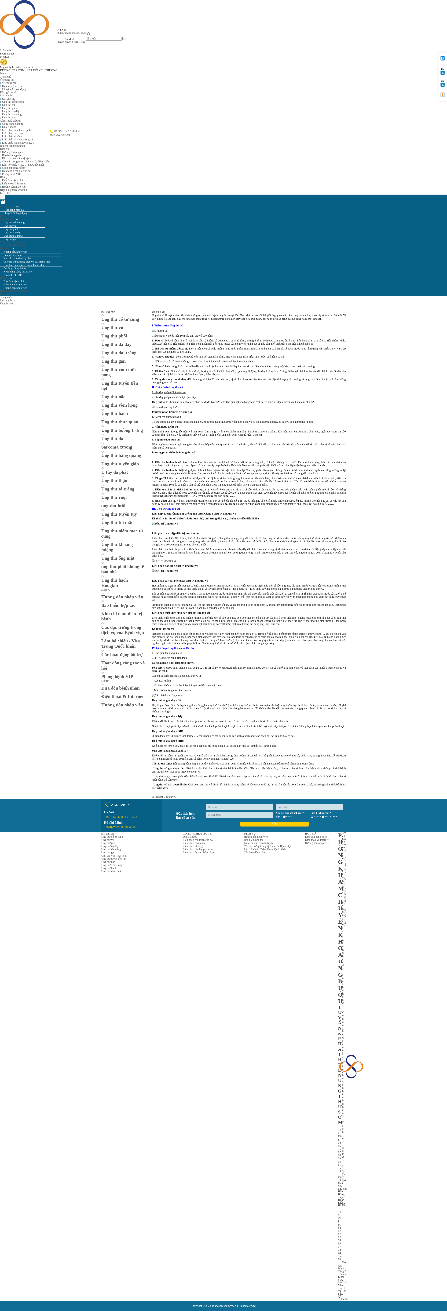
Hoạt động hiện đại (12, 86)
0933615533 (79, 32)
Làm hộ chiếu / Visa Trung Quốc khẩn (23, 164)
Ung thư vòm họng (111, 865)
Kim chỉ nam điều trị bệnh (16, 158)
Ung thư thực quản (111, 871)
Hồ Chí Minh (72, 131)
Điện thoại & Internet (13, 183)
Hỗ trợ (4, 177)
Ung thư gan (8, 117)
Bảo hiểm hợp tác (11, 155)
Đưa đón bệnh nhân (12, 180)
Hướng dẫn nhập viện (13, 152)
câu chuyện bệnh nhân (12, 145)
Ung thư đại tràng (11, 114)
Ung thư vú (8, 104)
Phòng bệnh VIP (11, 174)
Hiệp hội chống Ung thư (13, 189)
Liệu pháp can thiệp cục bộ (16, 130)
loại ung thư (7, 95)
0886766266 (64, 32)
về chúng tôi (8, 82)
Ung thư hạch (108, 868)
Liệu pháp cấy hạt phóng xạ (17, 139)
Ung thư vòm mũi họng (114, 855)
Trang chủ (5, 76)
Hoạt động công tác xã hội (16, 170)
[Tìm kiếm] (124, 38)
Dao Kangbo (8, 126)
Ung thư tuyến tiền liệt (113, 858)
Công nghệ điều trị (10, 120)
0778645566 (79, 42)
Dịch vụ (5, 148)
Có (280, 816)
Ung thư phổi (9, 108)
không (289, 816)
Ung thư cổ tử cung (12, 101)
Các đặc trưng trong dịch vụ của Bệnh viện (25, 161)
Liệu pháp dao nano (12, 133)
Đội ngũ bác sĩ (8, 92)
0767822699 (64, 42)
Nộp (274, 823)
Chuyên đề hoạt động (13, 89)
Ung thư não (108, 861)
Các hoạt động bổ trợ (13, 167)
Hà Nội (58, 131)
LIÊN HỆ (5, 192)
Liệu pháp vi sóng (11, 136)
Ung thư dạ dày (10, 111)
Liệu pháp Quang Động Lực (17, 142)
